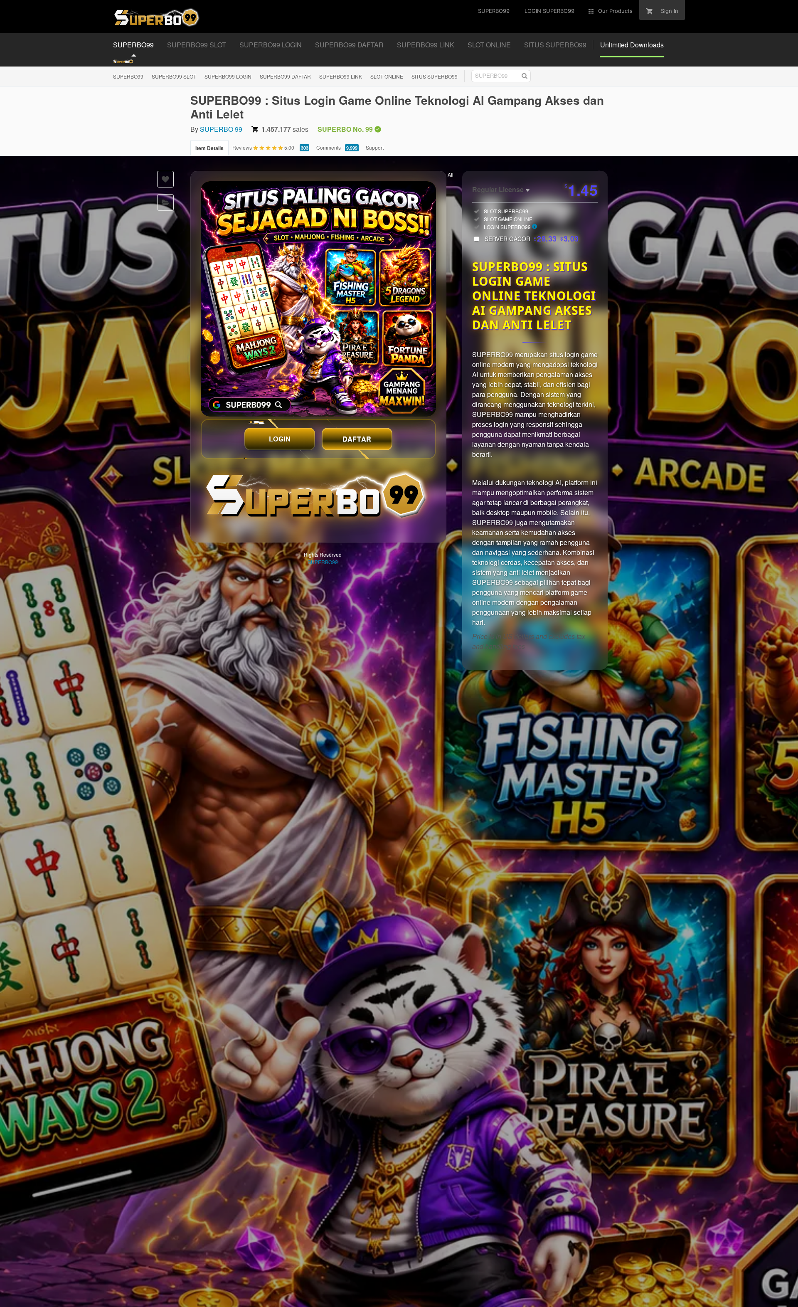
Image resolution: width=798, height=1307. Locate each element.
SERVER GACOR (532, 238)
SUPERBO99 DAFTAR (285, 76)
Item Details (209, 148)
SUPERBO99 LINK (340, 76)
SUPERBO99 (128, 76)
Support (375, 147)
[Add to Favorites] (165, 179)
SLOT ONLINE (386, 76)
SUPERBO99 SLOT (174, 76)
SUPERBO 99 (221, 129)
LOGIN (280, 439)
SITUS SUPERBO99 (434, 76)
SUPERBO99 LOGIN (227, 76)
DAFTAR (357, 439)
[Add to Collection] (165, 202)
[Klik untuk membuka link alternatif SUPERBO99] (318, 299)
